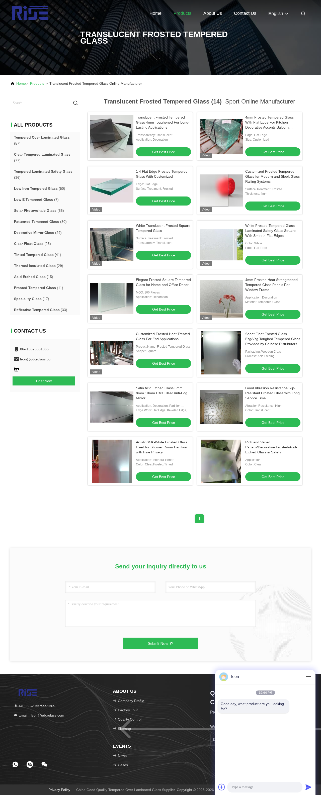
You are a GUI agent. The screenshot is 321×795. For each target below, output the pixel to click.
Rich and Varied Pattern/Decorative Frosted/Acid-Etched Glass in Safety (271, 447)
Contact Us (245, 13)
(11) (38, 288)
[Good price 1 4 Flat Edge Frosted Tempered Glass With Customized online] (111, 190)
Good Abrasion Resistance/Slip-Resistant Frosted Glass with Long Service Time (272, 393)
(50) (39, 188)
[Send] (308, 786)
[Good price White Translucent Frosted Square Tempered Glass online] (111, 244)
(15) (33, 277)
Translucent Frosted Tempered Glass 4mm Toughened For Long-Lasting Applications (163, 122)
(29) (38, 233)
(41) (37, 255)
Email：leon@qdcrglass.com (41, 715)
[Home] (30, 13)
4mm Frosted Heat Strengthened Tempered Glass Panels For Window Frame (271, 285)
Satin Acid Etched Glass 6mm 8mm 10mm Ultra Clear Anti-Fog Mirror (161, 393)
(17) (31, 299)
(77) (42, 157)
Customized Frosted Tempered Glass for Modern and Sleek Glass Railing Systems (272, 176)
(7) (36, 199)
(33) (40, 310)
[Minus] (308, 677)
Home (155, 13)
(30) (40, 222)
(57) (42, 140)
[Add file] (221, 786)
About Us (212, 13)
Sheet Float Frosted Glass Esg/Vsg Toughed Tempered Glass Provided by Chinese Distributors (272, 339)
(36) (43, 174)
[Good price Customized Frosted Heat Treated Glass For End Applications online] (111, 352)
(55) (39, 211)
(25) (32, 244)
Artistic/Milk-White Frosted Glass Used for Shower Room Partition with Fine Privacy (161, 447)
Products (182, 13)
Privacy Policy (59, 790)
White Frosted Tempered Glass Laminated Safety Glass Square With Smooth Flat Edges (270, 231)
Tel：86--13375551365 (36, 706)
